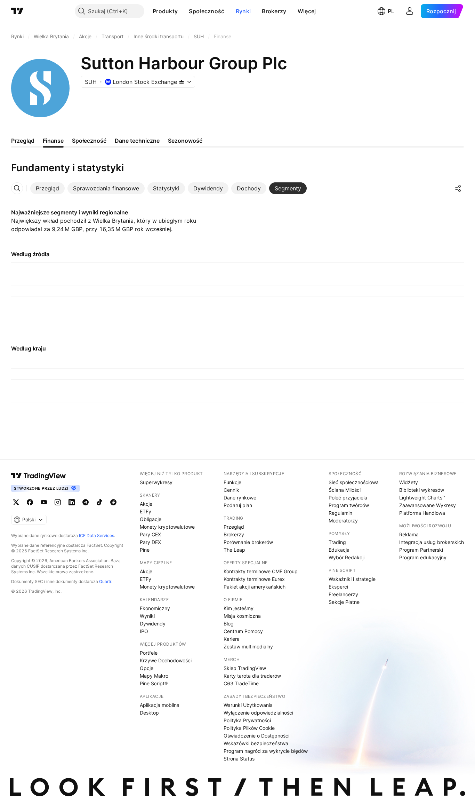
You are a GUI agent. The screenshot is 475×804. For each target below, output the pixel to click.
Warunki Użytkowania (248, 705)
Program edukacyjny (422, 557)
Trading (337, 542)
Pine (145, 550)
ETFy (145, 511)
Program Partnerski (421, 550)
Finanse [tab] (53, 140)
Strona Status (239, 759)
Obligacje (150, 519)
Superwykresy (156, 482)
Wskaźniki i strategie (352, 579)
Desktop (149, 713)
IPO (144, 631)
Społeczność (206, 11)
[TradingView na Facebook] (30, 502)
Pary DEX (150, 542)
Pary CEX (150, 534)
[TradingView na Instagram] (58, 502)
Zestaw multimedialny (248, 646)
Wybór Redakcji (346, 557)
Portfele (149, 653)
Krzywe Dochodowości (166, 660)
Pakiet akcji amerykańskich (254, 587)
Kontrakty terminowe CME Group (261, 571)
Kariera (232, 639)
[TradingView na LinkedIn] (72, 502)
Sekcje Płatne (344, 602)
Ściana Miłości (345, 490)
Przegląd (234, 527)
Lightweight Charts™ (422, 497)
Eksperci (338, 587)
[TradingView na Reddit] (113, 502)
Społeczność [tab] (89, 140)
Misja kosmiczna (242, 616)
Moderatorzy (343, 520)
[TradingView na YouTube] (44, 502)
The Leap (234, 550)
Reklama (409, 534)
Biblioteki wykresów (421, 490)
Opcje (146, 668)
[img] (181, 82)
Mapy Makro (154, 676)
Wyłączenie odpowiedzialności (258, 713)
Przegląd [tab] (22, 140)
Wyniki (147, 616)
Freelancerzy (343, 594)
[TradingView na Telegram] (85, 502)
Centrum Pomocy (243, 631)
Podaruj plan (238, 505)
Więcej (307, 11)
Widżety (408, 482)
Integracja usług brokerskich (431, 542)
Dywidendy (153, 623)
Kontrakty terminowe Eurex (254, 579)
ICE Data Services (96, 535)
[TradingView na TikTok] (99, 502)
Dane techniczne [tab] (137, 140)
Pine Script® (154, 683)
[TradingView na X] (16, 502)
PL (391, 11)
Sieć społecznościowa (354, 482)
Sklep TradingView (245, 668)
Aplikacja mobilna (159, 705)
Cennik (231, 490)
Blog (229, 623)
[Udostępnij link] (458, 188)
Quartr (105, 581)
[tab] (47, 188)
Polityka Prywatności (247, 720)
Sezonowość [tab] (185, 140)
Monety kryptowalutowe (167, 527)
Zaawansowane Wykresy (427, 505)
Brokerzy (274, 11)
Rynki (243, 11)
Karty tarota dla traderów (252, 676)
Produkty (165, 11)
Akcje (146, 504)
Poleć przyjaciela (348, 497)
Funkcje (232, 482)
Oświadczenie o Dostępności (256, 736)
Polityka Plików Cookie (249, 728)
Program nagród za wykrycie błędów (266, 751)
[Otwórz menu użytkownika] (410, 11)
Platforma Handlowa (422, 513)
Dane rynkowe (240, 497)
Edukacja (339, 550)
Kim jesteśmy (238, 608)
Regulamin (340, 513)
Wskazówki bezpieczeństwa (256, 743)
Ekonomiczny (155, 608)
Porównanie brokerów (248, 542)
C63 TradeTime (241, 683)
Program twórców (349, 505)
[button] (183, 11)
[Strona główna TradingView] (17, 11)
